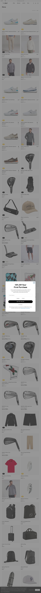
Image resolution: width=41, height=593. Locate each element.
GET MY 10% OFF (20, 301)
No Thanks (20, 304)
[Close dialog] (34, 283)
